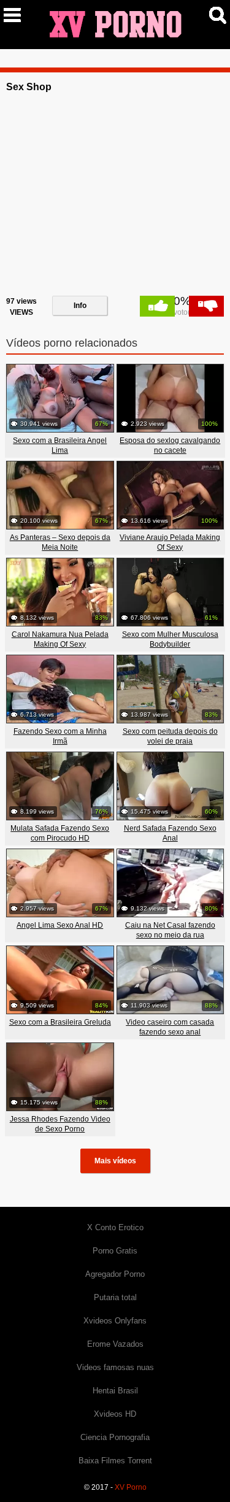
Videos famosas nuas (115, 1367)
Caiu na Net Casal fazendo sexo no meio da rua (170, 930)
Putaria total (115, 1297)
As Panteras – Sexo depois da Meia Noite (60, 542)
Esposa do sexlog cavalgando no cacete (170, 445)
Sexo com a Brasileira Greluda (60, 1022)
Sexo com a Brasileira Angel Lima (60, 445)
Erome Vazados (115, 1344)
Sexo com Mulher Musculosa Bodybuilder (170, 639)
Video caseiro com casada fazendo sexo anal (170, 1027)
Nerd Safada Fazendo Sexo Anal (170, 833)
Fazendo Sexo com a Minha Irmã (60, 736)
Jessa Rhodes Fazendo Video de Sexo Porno (60, 1124)
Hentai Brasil (115, 1390)
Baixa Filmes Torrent (115, 1460)
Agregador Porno (115, 1274)
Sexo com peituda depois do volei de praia (170, 736)
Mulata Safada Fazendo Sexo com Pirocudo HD (59, 833)
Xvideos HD (115, 1414)
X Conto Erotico (115, 1227)
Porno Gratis (115, 1250)
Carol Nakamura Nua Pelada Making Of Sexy (60, 639)
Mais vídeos (115, 1161)
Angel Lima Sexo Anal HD (60, 925)
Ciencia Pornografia (115, 1437)
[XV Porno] (115, 24)
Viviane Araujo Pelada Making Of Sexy (170, 542)
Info (80, 305)
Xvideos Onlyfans (115, 1320)
